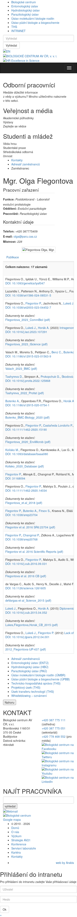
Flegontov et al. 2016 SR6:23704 (30, 527)
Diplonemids (68, 608)
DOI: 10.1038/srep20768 (21, 539)
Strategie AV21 (21, 840)
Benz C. (57, 352)
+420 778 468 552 (54, 736)
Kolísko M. (12, 450)
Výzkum (16, 836)
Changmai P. (31, 535)
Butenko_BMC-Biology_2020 (27, 417)
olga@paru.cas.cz (25, 236)
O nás (15, 832)
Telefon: (9, 231)
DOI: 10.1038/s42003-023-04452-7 (28, 307)
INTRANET (18, 31)
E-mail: (8, 236)
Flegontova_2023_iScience (26, 344)
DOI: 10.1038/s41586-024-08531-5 (28, 295)
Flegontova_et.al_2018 (23, 503)
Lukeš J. (68, 303)
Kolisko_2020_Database (24, 466)
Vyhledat (11, 45)
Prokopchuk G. (50, 376)
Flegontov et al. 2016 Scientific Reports (34, 552)
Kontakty (17, 160)
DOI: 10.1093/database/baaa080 (26, 454)
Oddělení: (10, 208)
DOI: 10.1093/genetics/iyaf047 (25, 283)
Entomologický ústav (24, 6)
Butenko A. (12, 401)
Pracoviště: (11, 214)
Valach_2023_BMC (21, 368)
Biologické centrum (23, 2)
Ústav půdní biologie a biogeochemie (35, 23)
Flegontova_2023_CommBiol (27, 320)
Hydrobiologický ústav (25, 10)
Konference (18, 844)
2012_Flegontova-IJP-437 (25, 649)
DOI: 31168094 (15, 478)
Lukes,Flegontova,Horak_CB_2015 (31, 625)
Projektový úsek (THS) (25, 687)
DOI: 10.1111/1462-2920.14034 (26, 490)
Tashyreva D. (14, 376)
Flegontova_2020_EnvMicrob (28, 442)
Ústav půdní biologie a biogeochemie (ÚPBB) (40, 679)
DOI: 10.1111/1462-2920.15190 (26, 429)
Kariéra (16, 852)
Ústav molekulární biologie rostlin (32, 18)
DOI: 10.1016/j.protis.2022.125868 (27, 381)
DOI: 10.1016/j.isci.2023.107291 (26, 332)
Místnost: (9, 241)
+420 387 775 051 (54, 728)
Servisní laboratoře (23, 848)
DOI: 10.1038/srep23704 (21, 515)
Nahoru (9, 702)
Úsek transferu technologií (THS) (32, 691)
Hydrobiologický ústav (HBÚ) (29, 667)
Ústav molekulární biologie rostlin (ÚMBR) (38, 675)
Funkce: (9, 199)
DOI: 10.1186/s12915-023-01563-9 (28, 356)
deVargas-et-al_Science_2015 (28, 600)
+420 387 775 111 (54, 720)
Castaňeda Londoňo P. (58, 425)
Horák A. (43, 328)
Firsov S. (44, 511)
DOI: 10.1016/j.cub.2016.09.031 (26, 564)
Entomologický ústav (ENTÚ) (30, 663)
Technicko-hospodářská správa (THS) (36, 683)
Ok (4, 909)
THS (14, 27)
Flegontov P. (33, 303)
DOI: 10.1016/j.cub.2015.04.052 (26, 612)
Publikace (12, 257)
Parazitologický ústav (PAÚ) (29, 671)
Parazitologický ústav (25, 14)
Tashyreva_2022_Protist (24, 393)
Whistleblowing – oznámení (29, 696)
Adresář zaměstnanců (25, 164)
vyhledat (10, 806)
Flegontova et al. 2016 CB (25, 576)
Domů (15, 828)
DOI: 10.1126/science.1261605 (25, 588)
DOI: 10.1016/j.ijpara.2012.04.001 (27, 637)
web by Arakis (65, 863)
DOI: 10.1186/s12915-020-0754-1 (27, 405)
